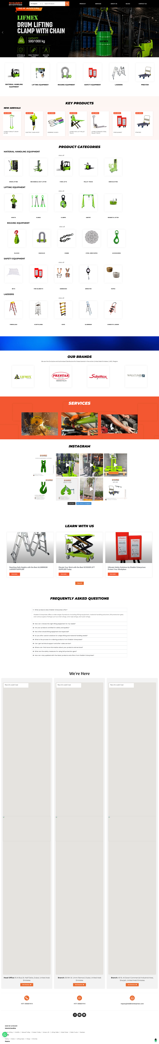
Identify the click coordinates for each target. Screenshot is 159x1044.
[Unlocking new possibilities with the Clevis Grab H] (43, 489)
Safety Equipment (92, 85)
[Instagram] (75, 1015)
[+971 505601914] (26, 998)
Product (83, 3)
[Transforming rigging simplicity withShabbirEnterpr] (43, 465)
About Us (114, 3)
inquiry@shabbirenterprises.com (132, 1004)
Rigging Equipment (66, 85)
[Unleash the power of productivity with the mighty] (91, 465)
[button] (2, 32)
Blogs (128, 3)
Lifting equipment (40, 85)
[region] (79, 32)
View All (61, 155)
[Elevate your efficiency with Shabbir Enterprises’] (115, 465)
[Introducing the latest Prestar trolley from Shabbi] (91, 489)
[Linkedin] (84, 1015)
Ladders (119, 85)
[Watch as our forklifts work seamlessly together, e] (67, 465)
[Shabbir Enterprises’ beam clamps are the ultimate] (67, 489)
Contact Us (143, 3)
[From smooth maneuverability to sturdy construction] (115, 489)
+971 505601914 (27, 1004)
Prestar (145, 85)
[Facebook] (79, 1015)
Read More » (15, 574)
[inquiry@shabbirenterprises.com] (132, 998)
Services (98, 3)
